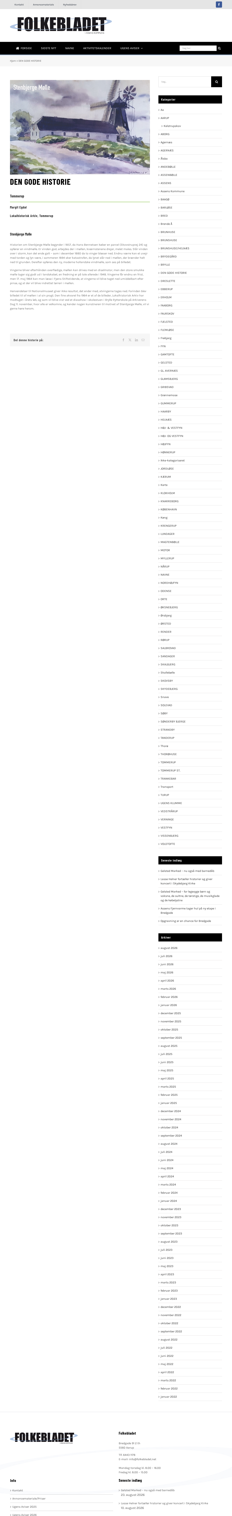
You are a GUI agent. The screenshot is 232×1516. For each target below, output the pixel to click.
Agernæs (166, 142)
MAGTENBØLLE (170, 542)
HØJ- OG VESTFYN (172, 436)
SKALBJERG (168, 664)
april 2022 (167, 1372)
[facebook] (219, 4)
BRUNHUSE (168, 232)
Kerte (164, 485)
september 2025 (171, 1037)
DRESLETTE (168, 281)
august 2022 (169, 1339)
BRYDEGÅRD (169, 256)
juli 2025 (166, 1054)
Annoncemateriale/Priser (28, 1498)
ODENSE (166, 591)
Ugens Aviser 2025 (24, 1506)
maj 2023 (167, 1266)
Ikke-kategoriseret (173, 460)
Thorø (164, 746)
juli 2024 (166, 1152)
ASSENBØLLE (169, 175)
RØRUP (165, 640)
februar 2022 (169, 1388)
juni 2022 (167, 1356)
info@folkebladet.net (142, 1459)
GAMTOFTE (167, 354)
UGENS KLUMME (171, 803)
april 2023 (167, 1274)
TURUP (165, 795)
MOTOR (165, 550)
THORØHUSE (169, 754)
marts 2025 (168, 1086)
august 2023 (169, 1241)
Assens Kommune (173, 191)
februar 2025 (169, 1094)
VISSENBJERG (169, 835)
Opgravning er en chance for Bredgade (186, 921)
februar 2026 (169, 997)
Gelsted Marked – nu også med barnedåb (187, 871)
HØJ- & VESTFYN (171, 427)
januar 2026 (169, 1005)
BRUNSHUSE (169, 240)
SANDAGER (168, 656)
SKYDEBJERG (169, 689)
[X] (130, 340)
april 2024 (167, 1176)
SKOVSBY (167, 680)
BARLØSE (166, 207)
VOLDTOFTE (168, 844)
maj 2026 (167, 972)
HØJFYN (166, 444)
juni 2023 (167, 1258)
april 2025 (167, 1078)
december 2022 (171, 1307)
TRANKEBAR (168, 778)
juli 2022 (166, 1347)
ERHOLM (166, 297)
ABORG (165, 134)
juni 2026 (167, 964)
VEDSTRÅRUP (169, 811)
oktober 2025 (169, 1029)
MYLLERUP (167, 558)
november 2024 (171, 1119)
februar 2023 (169, 1290)
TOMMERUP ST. (170, 770)
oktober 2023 (169, 1225)
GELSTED (166, 362)
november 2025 (171, 1021)
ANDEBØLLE (168, 166)
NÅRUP (165, 566)
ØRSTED (166, 623)
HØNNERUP (168, 452)
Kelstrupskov (172, 126)
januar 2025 (169, 1103)
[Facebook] (123, 340)
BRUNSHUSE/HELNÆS (175, 248)
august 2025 (169, 1046)
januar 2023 (169, 1298)
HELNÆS (166, 419)
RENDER (166, 631)
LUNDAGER (168, 534)
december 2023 (171, 1209)
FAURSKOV (167, 313)
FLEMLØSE (167, 330)
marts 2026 (168, 988)
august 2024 (169, 1143)
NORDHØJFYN (169, 582)
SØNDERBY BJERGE (173, 721)
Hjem (13, 60)
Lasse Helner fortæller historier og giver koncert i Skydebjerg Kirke (164, 1503)
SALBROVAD (168, 648)
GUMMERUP (168, 403)
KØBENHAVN (169, 509)
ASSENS (166, 183)
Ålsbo (164, 158)
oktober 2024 (169, 1127)
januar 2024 (169, 1201)
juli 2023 (166, 1249)
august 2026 (169, 948)
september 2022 (171, 1331)
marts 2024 (168, 1184)
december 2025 (171, 1013)
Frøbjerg (166, 338)
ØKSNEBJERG (169, 607)
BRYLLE (165, 264)
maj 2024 (167, 1168)
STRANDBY (168, 729)
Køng (164, 517)
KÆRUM (166, 476)
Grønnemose (169, 395)
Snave (165, 697)
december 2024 (171, 1111)
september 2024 (171, 1135)
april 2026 (167, 980)
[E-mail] (143, 340)
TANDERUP (167, 738)
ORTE (164, 599)
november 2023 (171, 1217)
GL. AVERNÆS (169, 370)
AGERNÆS (167, 150)
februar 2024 (169, 1192)
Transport (167, 786)
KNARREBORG (170, 501)
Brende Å (166, 224)
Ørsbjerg (166, 615)
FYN (163, 346)
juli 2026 (166, 956)
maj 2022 (167, 1364)
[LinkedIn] (136, 340)
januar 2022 (169, 1396)
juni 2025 (167, 1062)
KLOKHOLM (168, 493)
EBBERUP (167, 289)
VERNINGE (167, 819)
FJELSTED (167, 321)
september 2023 (171, 1233)
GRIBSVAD (167, 387)
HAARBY (166, 411)
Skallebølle (168, 672)
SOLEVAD (166, 705)
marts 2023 (168, 1282)
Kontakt (17, 1490)
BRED (164, 215)
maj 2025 (167, 1070)
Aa (162, 109)
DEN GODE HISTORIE (174, 272)
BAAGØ (165, 199)
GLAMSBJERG (169, 379)
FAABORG (166, 305)
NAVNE (165, 574)
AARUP (165, 118)
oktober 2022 (169, 1323)
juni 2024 (167, 1160)
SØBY (164, 713)
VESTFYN (166, 827)
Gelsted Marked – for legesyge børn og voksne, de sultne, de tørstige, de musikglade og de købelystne (190, 896)
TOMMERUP (168, 762)
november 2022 (171, 1315)
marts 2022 (168, 1380)
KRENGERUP (169, 525)
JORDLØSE (167, 468)
